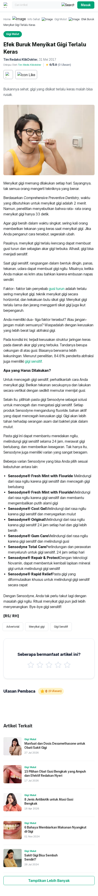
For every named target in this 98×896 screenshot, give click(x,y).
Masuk (86, 5)
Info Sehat (34, 19)
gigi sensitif (33, 361)
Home (6, 19)
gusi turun (56, 289)
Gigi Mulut (60, 19)
